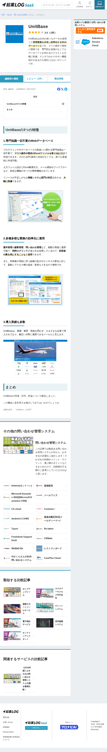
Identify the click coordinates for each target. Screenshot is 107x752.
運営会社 (6, 717)
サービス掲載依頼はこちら (35, 728)
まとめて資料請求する (86, 30)
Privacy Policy (8, 732)
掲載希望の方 (99, 6)
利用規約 (6, 727)
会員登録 (79, 7)
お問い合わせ (8, 722)
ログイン (89, 7)
